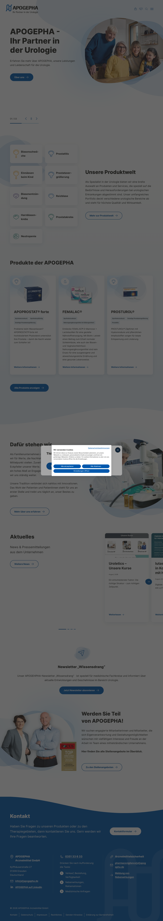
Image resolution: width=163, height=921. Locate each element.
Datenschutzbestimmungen (99, 448)
